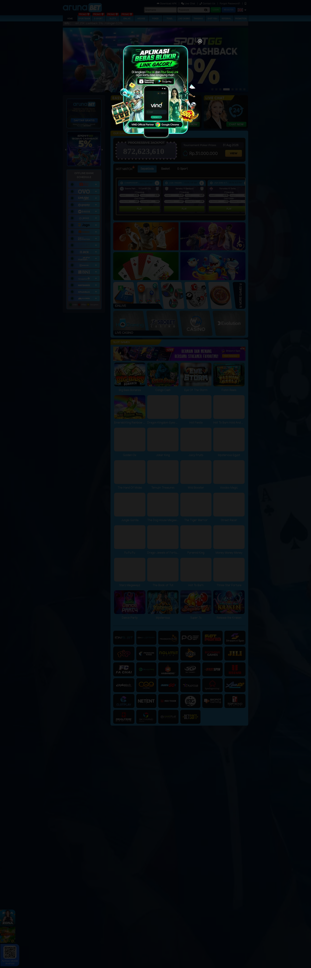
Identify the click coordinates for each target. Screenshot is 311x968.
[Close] (200, 41)
